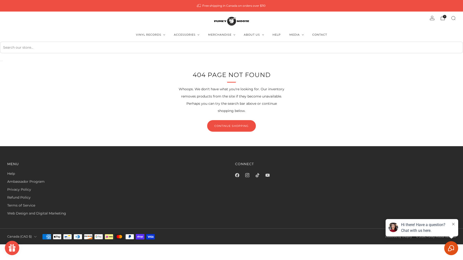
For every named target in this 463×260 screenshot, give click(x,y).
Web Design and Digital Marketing (36, 213)
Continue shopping (231, 126)
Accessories (185, 34)
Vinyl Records (148, 34)
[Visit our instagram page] (247, 175)
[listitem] (232, 6)
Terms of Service (21, 205)
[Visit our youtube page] (267, 175)
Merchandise (220, 34)
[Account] (432, 18)
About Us (252, 34)
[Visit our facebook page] (237, 175)
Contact (319, 34)
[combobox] (231, 47)
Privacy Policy (19, 189)
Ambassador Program (26, 181)
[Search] (453, 18)
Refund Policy (19, 197)
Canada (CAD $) (19, 236)
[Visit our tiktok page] (257, 175)
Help (276, 34)
